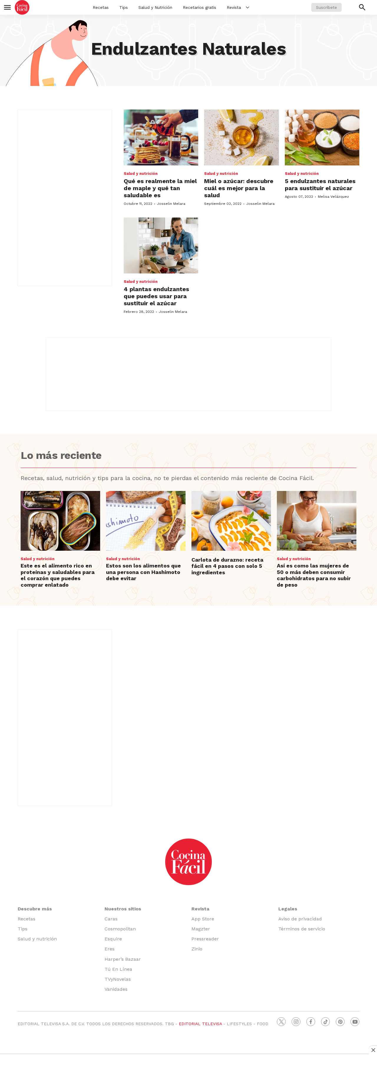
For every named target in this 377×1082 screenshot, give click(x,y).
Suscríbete (326, 7)
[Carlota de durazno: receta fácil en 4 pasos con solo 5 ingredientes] (231, 521)
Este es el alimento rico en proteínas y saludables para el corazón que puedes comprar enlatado (58, 575)
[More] (247, 7)
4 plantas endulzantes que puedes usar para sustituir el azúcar (156, 296)
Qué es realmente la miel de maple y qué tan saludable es (160, 188)
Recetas (101, 7)
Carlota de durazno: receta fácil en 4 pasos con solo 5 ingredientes (227, 566)
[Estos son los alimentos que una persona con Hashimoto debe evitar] (146, 521)
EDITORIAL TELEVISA (200, 1023)
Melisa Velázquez (333, 197)
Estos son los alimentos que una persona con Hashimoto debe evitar (143, 571)
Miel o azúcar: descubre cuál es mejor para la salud (238, 188)
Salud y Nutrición (155, 7)
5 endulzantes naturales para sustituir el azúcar (320, 184)
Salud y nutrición (141, 173)
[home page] (22, 7)
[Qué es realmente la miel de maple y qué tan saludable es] (161, 137)
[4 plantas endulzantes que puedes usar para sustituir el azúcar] (161, 245)
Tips (123, 7)
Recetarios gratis (199, 7)
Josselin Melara (171, 204)
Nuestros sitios (123, 909)
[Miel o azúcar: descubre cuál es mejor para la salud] (241, 137)
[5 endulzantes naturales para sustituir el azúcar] (322, 137)
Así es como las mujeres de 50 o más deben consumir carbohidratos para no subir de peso (314, 575)
